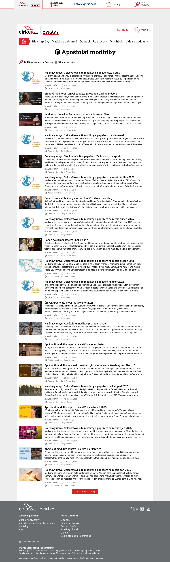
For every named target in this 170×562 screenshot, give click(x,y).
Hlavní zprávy (40, 41)
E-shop (64, 532)
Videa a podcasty (137, 41)
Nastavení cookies (30, 541)
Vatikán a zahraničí (64, 41)
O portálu (65, 519)
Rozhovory (100, 41)
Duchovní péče (68, 526)
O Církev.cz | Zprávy (29, 519)
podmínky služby (92, 558)
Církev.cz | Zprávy (70, 523)
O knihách (116, 41)
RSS (21, 529)
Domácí (85, 41)
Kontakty (23, 526)
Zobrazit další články (85, 491)
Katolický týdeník (69, 529)
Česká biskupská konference (76, 535)
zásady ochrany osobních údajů (72, 558)
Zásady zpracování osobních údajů (37, 523)
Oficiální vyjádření (69, 62)
